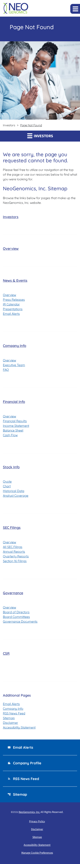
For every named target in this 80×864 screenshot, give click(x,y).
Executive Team (14, 365)
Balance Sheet (13, 430)
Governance (13, 593)
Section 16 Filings (15, 561)
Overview (11, 248)
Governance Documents (20, 621)
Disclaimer (10, 723)
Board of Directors (16, 612)
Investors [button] (43, 136)
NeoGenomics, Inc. (29, 812)
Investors (10, 217)
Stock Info (11, 467)
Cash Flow (10, 435)
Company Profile (24, 763)
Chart (7, 486)
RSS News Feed (14, 713)
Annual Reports (14, 551)
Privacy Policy (37, 821)
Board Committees (16, 617)
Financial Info (14, 401)
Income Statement (16, 426)
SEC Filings (12, 527)
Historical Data (13, 491)
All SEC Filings (12, 547)
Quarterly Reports (16, 556)
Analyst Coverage (15, 495)
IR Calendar (11, 304)
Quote (7, 481)
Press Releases (14, 300)
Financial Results (15, 421)
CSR (6, 653)
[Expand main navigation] (75, 9)
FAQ (6, 370)
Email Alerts (11, 314)
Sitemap (9, 718)
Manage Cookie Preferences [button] (37, 852)
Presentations (13, 309)
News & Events (15, 280)
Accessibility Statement (19, 727)
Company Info (14, 345)
